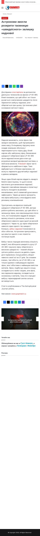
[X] (6, 86)
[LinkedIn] (10, 86)
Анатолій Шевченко (8, 37)
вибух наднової (16, 229)
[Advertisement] (20, 62)
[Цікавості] (12, 7)
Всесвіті (22, 164)
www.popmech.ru (18, 294)
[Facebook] (3, 86)
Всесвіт (9, 14)
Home (4, 14)
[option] (20, 319)
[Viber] (21, 86)
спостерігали (17, 92)
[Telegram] (17, 86)
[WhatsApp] (14, 86)
